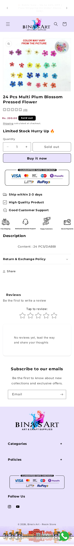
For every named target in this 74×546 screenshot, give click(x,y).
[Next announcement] (66, 8)
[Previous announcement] (7, 8)
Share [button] (11, 271)
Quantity (9, 139)
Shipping (8, 123)
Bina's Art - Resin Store (41, 524)
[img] (12, 110)
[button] (8, 24)
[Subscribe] (61, 394)
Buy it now (37, 158)
